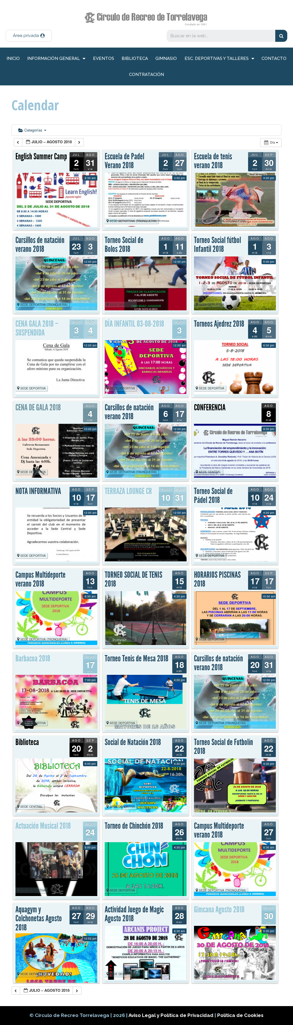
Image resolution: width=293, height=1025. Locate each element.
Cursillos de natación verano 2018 (39, 244)
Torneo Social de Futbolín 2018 (223, 746)
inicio (13, 58)
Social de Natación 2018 (133, 742)
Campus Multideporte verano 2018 (40, 579)
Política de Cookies (240, 1015)
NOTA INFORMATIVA (38, 491)
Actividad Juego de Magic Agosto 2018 (134, 914)
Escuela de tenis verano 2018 (213, 161)
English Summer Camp (41, 156)
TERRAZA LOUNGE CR (128, 491)
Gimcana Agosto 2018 (219, 909)
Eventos (103, 58)
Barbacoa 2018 (32, 658)
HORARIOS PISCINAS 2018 (217, 579)
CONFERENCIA (209, 407)
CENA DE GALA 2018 (38, 407)
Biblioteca (135, 58)
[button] (29, 36)
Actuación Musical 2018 (43, 826)
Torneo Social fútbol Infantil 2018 (217, 244)
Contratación (146, 74)
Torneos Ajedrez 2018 (219, 324)
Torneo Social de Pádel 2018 (213, 495)
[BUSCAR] (281, 36)
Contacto (274, 58)
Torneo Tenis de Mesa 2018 (136, 658)
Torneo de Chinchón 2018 (134, 826)
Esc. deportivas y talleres (217, 58)
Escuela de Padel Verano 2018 (124, 161)
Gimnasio (166, 58)
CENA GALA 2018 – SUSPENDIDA (36, 328)
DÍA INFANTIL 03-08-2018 (134, 324)
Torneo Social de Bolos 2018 (124, 244)
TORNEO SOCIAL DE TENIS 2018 (133, 579)
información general (53, 58)
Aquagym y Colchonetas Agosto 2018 (38, 918)
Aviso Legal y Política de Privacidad (171, 1015)
